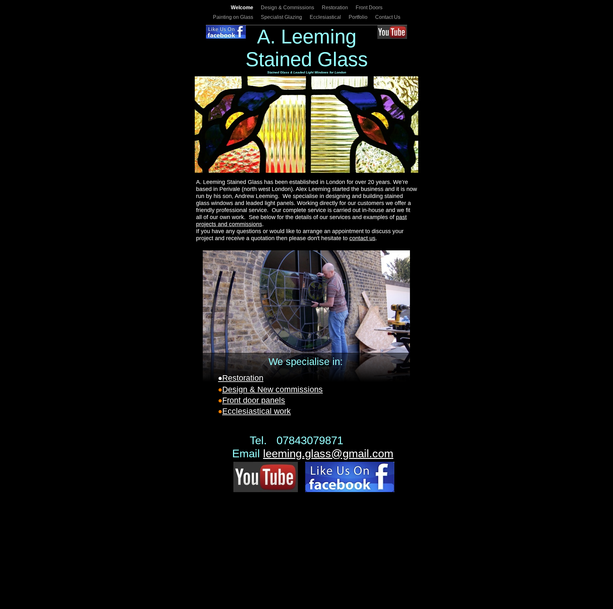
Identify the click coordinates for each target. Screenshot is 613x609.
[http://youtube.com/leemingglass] (392, 37)
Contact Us (387, 17)
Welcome (242, 7)
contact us (362, 238)
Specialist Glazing (282, 17)
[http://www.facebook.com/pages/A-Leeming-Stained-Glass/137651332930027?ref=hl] (226, 37)
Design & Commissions (288, 7)
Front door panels (253, 400)
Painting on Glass (233, 17)
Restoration (335, 7)
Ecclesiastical (326, 17)
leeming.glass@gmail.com (328, 453)
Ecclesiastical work (256, 411)
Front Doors (369, 7)
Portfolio (359, 17)
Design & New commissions (272, 389)
